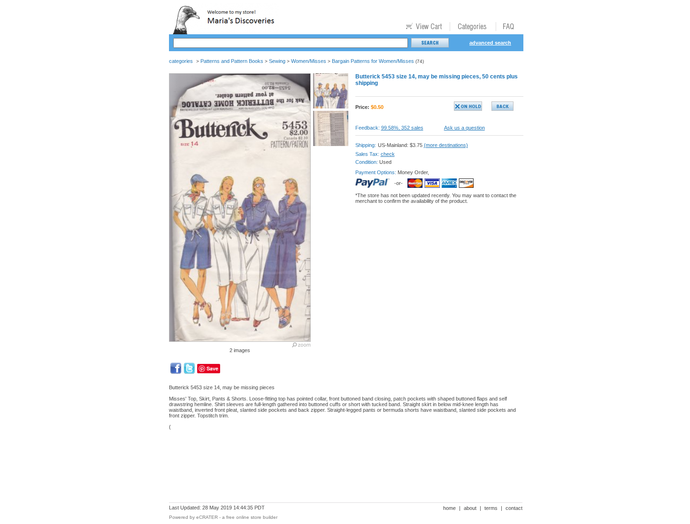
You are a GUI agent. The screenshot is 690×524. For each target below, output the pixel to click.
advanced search (490, 43)
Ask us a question (464, 128)
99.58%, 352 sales (402, 128)
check (388, 154)
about (470, 508)
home (449, 508)
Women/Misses (308, 61)
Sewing (277, 61)
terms (491, 508)
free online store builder (251, 517)
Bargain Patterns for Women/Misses (373, 61)
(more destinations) (446, 145)
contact (514, 508)
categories (181, 61)
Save (212, 368)
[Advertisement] (340, 469)
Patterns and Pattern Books (231, 61)
